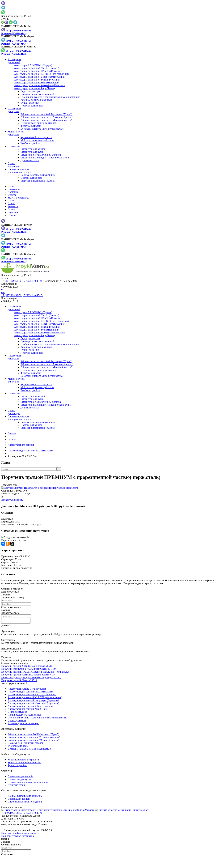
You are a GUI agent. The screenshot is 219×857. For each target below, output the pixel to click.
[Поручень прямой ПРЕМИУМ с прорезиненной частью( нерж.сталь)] (109, 487)
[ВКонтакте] (3, 544)
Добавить (6, 625)
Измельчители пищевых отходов (38, 123)
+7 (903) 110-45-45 (33, 281)
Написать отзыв (10, 591)
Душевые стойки (30, 160)
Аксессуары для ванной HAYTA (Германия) (32, 694)
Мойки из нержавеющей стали (37, 140)
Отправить (7, 854)
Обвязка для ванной (31, 177)
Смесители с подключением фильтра (41, 154)
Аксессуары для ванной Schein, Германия (30, 706)
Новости (12, 186)
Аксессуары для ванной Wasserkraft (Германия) (33, 703)
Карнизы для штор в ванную (36, 99)
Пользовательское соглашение (17, 836)
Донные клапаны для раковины (38, 175)
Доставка (13, 192)
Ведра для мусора (30, 91)
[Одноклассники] (8, 544)
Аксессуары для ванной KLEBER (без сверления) (35, 697)
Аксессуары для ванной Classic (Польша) (30, 450)
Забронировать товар (34, 530)
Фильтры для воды (31, 125)
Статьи (11, 203)
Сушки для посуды (11, 807)
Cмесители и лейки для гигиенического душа (46, 157)
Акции (11, 200)
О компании (14, 189)
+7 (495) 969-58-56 (11, 281)
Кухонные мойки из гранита (36, 137)
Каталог (12, 439)
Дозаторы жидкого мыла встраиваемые (42, 128)
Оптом (11, 209)
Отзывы (12, 215)
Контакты (13, 206)
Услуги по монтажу (18, 197)
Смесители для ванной (33, 149)
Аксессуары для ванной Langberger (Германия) (33, 700)
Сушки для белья (30, 102)
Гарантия (13, 212)
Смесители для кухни (32, 151)
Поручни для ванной (32, 105)
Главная (12, 433)
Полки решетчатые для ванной (37, 94)
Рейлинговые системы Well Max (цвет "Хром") (46, 114)
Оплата (12, 194)
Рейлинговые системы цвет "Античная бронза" (47, 117)
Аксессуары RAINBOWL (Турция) (27, 688)
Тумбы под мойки (30, 143)
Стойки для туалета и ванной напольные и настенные (50, 97)
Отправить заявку (11, 607)
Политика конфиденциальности (18, 833)
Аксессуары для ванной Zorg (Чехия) (28, 709)
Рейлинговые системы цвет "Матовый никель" (46, 120)
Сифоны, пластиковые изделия (38, 180)
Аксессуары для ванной (21, 444)
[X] (12, 544)
